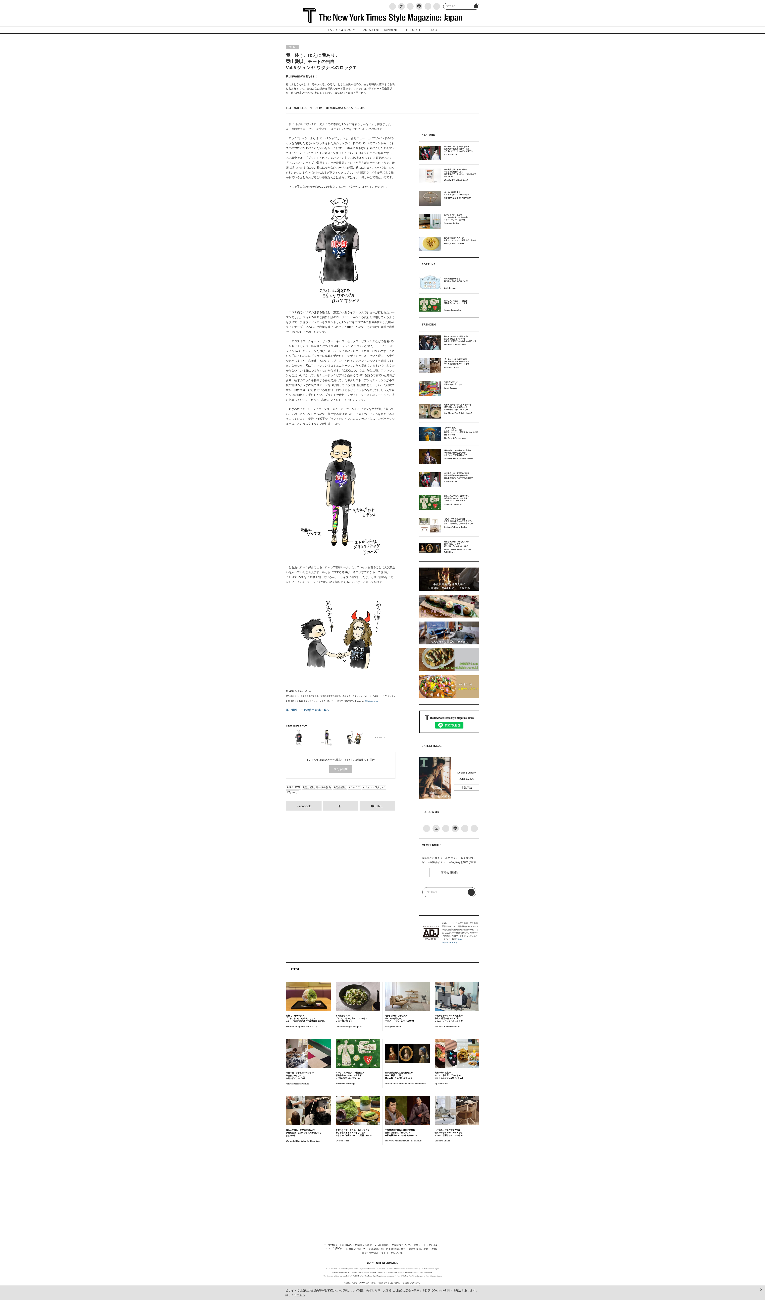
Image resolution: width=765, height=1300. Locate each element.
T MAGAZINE (396, 1253)
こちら (459, 939)
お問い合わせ (433, 1245)
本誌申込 (466, 787)
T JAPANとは (331, 1245)
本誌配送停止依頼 (418, 1249)
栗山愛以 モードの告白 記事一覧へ (307, 710)
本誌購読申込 (398, 1249)
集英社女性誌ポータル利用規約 (371, 1245)
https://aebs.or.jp (449, 942)
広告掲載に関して (355, 1249)
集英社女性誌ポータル (374, 1253)
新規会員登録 (449, 872)
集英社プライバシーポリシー (407, 1245)
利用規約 (347, 1245)
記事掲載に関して (378, 1249)
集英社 (435, 1249)
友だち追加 (341, 769)
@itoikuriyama (371, 701)
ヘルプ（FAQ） (335, 1248)
